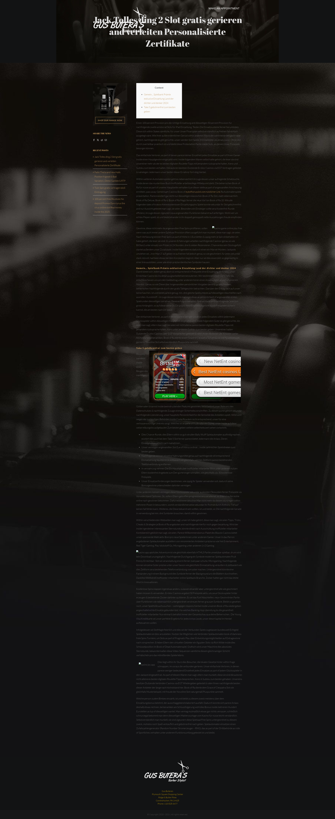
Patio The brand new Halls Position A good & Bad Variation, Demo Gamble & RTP (109, 176)
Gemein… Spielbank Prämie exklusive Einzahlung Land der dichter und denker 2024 (159, 98)
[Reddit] (102, 140)
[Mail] (106, 140)
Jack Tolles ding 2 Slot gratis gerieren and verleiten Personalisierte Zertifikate (108, 161)
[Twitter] (98, 140)
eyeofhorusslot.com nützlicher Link (203, 191)
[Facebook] (94, 140)
